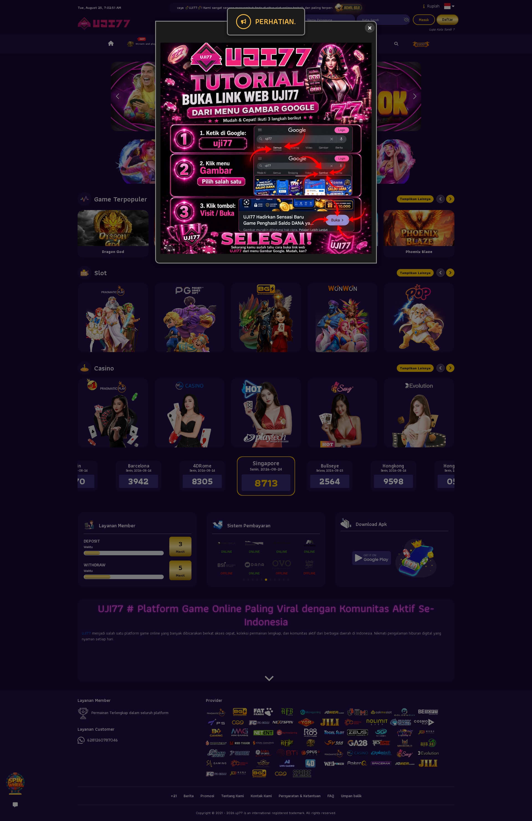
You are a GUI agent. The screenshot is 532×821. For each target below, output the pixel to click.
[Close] (370, 28)
